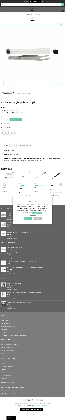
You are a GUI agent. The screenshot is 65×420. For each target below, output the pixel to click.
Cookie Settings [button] (37, 212)
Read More (33, 215)
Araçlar (37, 14)
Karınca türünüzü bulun (7, 347)
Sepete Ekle (15, 119)
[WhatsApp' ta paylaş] (2, 133)
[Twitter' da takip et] (26, 1)
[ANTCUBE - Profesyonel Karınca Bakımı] (32, 9)
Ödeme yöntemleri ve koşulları (9, 390)
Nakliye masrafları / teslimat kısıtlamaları (12, 387)
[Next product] (32, 17)
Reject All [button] (38, 218)
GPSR (3, 332)
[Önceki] (4, 54)
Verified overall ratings (12, 252)
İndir (2, 372)
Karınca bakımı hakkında (8, 350)
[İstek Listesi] (42, 1)
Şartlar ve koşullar (39, 403)
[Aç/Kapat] (63, 320)
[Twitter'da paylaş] (8, 133)
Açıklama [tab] (5, 145)
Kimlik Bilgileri (5, 369)
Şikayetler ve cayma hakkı (8, 393)
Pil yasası (4, 329)
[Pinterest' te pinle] (14, 133)
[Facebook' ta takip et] (21, 1)
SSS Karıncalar (5, 354)
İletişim (3, 363)
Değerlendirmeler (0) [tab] (24, 145)
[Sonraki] (60, 54)
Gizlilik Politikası (27, 403)
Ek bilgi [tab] (13, 145)
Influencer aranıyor (6, 375)
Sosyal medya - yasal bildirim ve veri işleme (13, 335)
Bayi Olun (4, 378)
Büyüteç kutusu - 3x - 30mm (8, 184)
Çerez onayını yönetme (41, 405)
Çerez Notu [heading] (32, 201)
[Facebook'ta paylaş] (5, 133)
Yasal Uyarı (4, 320)
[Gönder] (62, 4)
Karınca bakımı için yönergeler (9, 344)
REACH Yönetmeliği (7, 323)
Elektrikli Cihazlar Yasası (8, 326)
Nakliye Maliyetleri (13, 110)
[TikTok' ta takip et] (24, 1)
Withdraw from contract (32, 409)
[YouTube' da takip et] (27, 1)
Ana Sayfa (28, 14)
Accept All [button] (28, 218)
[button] (35, 1)
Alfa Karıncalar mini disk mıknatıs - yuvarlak (24, 185)
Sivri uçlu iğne (53, 183)
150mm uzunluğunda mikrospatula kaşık (39, 184)
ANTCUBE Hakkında (7, 366)
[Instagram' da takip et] (23, 1)
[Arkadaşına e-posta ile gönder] (11, 133)
